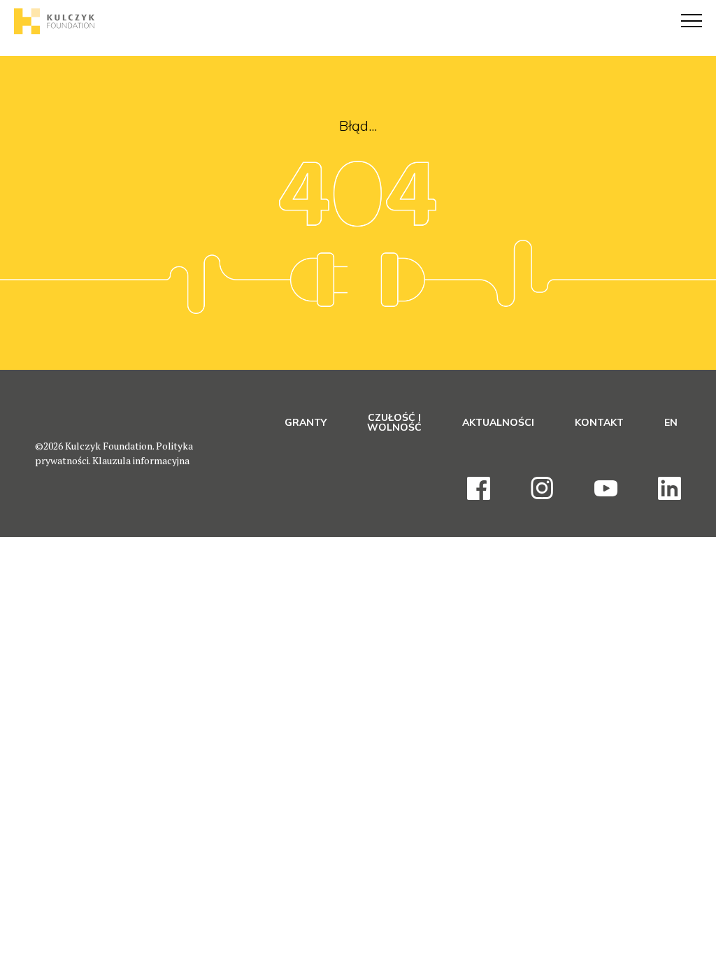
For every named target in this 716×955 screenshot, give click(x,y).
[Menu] (691, 20)
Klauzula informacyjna (140, 460)
